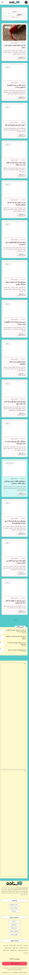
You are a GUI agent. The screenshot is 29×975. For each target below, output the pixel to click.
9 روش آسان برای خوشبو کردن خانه (15, 125)
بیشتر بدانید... (22, 894)
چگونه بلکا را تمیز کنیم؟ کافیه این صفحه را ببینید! (16, 562)
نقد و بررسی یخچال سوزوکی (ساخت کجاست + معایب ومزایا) (16, 643)
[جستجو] (26, 2)
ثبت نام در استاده (14, 963)
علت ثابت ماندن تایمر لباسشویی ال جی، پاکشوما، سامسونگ (16, 637)
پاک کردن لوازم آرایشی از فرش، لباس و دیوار (14, 46)
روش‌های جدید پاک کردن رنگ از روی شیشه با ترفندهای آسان (15, 522)
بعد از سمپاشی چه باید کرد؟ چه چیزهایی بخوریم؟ (16, 203)
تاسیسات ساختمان (9, 463)
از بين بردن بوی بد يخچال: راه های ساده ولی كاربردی (15, 602)
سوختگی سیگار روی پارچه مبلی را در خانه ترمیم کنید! (15, 442)
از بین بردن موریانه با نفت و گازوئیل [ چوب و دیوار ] (15, 323)
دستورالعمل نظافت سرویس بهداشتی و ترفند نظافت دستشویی (14, 482)
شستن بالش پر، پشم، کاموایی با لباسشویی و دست (16, 86)
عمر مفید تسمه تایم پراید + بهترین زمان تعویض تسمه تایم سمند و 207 (16, 631)
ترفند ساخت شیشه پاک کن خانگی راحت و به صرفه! (15, 164)
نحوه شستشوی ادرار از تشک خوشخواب (17, 363)
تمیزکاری (7, 27)
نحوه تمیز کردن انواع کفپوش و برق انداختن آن (15, 243)
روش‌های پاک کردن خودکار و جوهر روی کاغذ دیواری (15, 283)
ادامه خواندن (21, 57)
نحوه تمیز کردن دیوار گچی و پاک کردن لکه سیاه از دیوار (14, 403)
